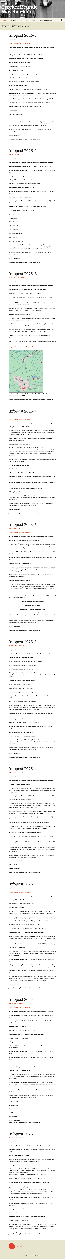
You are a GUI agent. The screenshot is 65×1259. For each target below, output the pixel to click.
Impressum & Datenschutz (45, 20)
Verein (20, 20)
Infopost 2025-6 (23, 524)
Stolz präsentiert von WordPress (32, 1255)
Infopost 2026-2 (23, 150)
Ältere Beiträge (18, 1246)
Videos (33, 20)
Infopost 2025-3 (23, 884)
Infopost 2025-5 (22, 642)
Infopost (4, 20)
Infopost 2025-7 (22, 411)
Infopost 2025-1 (22, 1134)
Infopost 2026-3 (23, 35)
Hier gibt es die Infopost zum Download (19, 43)
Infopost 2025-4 (23, 768)
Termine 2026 (12, 20)
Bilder (27, 20)
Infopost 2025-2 (22, 999)
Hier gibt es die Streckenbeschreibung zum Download (23, 347)
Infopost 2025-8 (23, 274)
